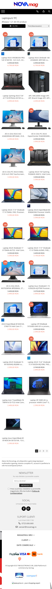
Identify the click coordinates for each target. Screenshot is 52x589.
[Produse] (3, 12)
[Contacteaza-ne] (37, 11)
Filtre (14, 26)
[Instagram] (28, 508)
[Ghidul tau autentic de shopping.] (31, 576)
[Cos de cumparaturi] (43, 11)
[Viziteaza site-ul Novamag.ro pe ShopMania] (19, 576)
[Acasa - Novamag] (26, 4)
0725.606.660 (27, 523)
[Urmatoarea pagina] (46, 451)
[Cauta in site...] (49, 11)
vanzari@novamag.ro (27, 527)
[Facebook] (24, 508)
